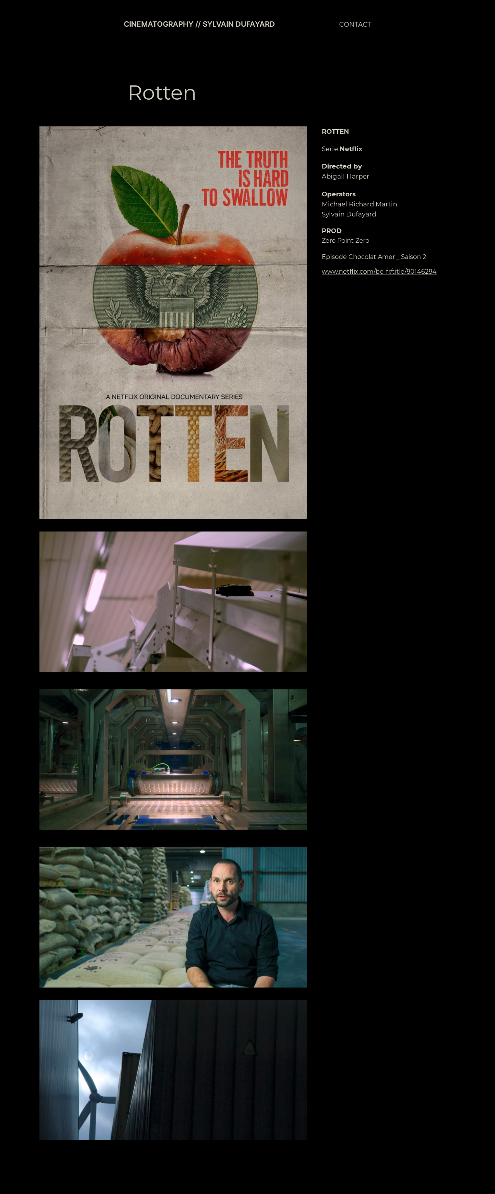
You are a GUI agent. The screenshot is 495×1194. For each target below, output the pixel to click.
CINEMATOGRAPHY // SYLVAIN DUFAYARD (199, 24)
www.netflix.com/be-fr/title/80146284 (379, 271)
